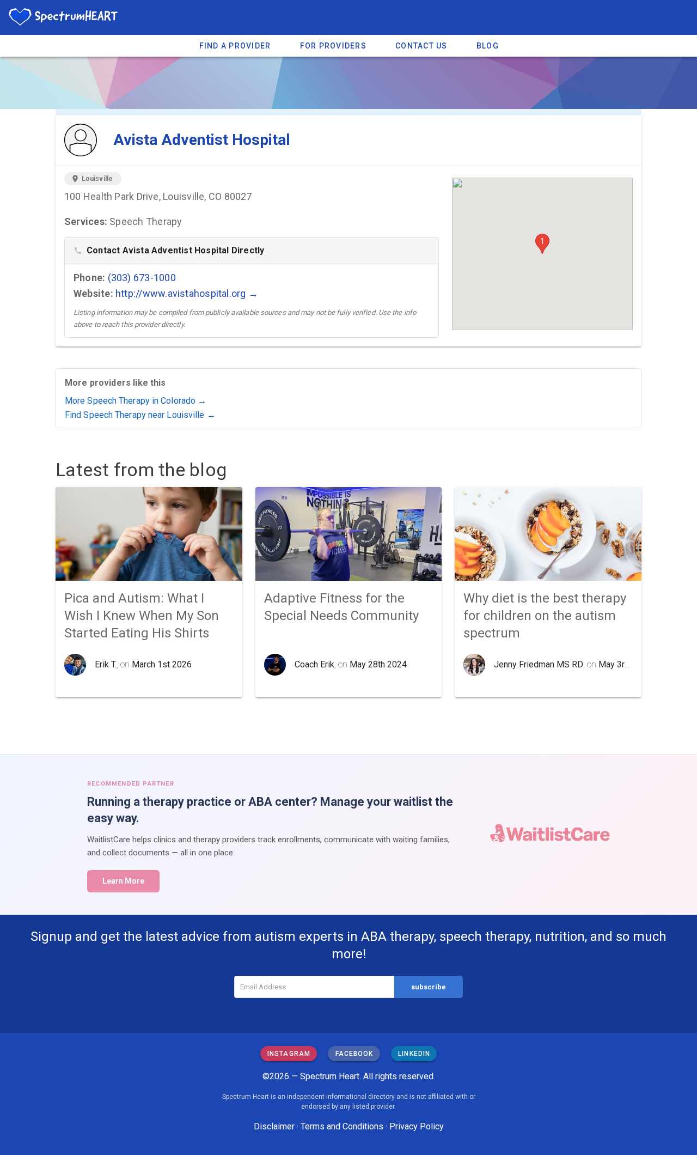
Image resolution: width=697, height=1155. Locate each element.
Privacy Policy (416, 1126)
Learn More (123, 881)
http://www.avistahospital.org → (186, 293)
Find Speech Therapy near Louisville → (140, 415)
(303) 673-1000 (142, 277)
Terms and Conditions (342, 1126)
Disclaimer (274, 1126)
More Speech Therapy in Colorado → (135, 401)
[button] (542, 244)
